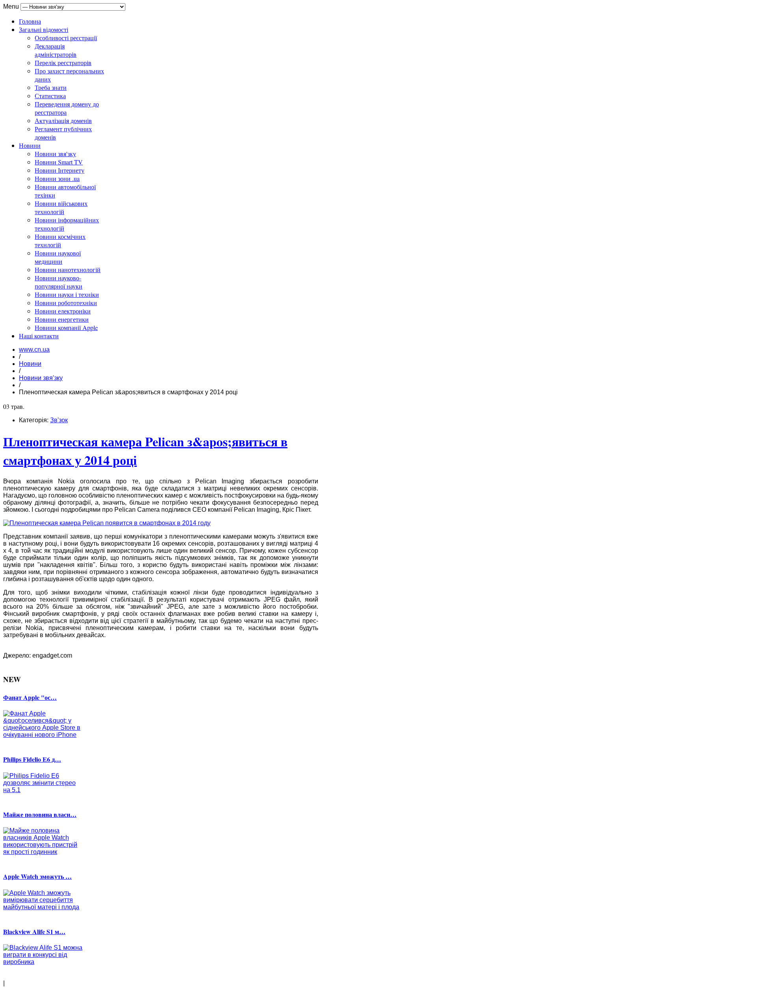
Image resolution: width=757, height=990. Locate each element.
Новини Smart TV (59, 162)
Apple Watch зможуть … (37, 876)
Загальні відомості (43, 29)
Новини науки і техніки (67, 294)
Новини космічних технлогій (60, 240)
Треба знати (51, 87)
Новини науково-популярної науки (58, 282)
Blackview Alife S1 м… (34, 931)
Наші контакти (39, 336)
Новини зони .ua (57, 178)
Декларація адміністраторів (55, 50)
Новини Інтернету (59, 170)
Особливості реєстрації (66, 38)
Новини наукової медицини (58, 257)
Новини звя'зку (55, 153)
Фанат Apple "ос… (30, 697)
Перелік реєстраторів (63, 62)
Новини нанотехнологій (68, 269)
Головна (30, 21)
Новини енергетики (62, 319)
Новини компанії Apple (66, 327)
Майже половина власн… (39, 814)
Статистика (50, 95)
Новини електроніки (63, 311)
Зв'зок (59, 420)
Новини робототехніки (66, 302)
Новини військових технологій (61, 207)
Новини (30, 145)
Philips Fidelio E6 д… (32, 759)
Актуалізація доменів (63, 120)
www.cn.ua (34, 349)
